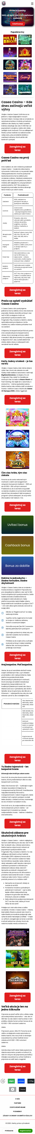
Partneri (17, 1103)
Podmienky (17, 1111)
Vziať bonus (17, 24)
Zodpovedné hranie (17, 1107)
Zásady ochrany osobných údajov (17, 1116)
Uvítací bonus (18, 525)
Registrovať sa (25, 1131)
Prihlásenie (9, 1131)
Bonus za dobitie (17, 566)
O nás (17, 1099)
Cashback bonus (17, 545)
